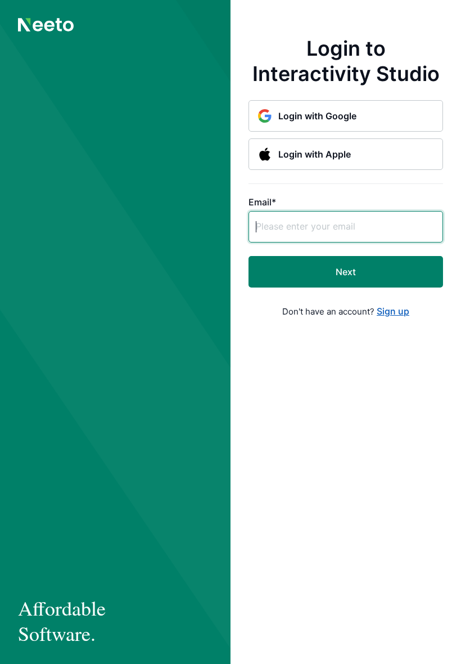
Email (262, 202)
